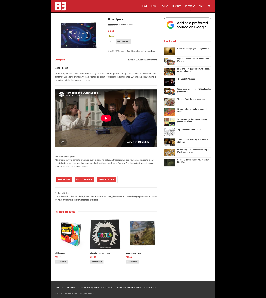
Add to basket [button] (61, 262)
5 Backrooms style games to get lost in (193, 48)
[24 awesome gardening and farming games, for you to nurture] (169, 122)
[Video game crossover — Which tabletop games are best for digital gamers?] (169, 92)
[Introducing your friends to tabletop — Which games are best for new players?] (169, 152)
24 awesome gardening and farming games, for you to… (192, 120)
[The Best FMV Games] (169, 82)
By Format (190, 6)
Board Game (132, 51)
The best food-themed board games (192, 99)
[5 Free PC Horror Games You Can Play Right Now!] (169, 162)
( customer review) (126, 25)
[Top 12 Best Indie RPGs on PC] (169, 132)
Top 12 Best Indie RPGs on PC (189, 129)
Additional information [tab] (147, 59)
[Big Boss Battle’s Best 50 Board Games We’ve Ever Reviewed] (169, 61)
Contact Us (71, 287)
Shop (201, 6)
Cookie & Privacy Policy (89, 287)
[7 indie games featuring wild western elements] (169, 142)
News (153, 6)
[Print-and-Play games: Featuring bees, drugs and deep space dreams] (169, 71)
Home (144, 6)
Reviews (164, 6)
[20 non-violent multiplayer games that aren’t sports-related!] (169, 112)
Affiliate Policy (149, 287)
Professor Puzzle (149, 51)
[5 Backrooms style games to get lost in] (169, 51)
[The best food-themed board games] (169, 102)
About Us (59, 287)
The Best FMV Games (186, 79)
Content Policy (107, 287)
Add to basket (123, 42)
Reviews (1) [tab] (133, 59)
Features (176, 6)
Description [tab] (60, 59)
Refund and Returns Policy (129, 287)
